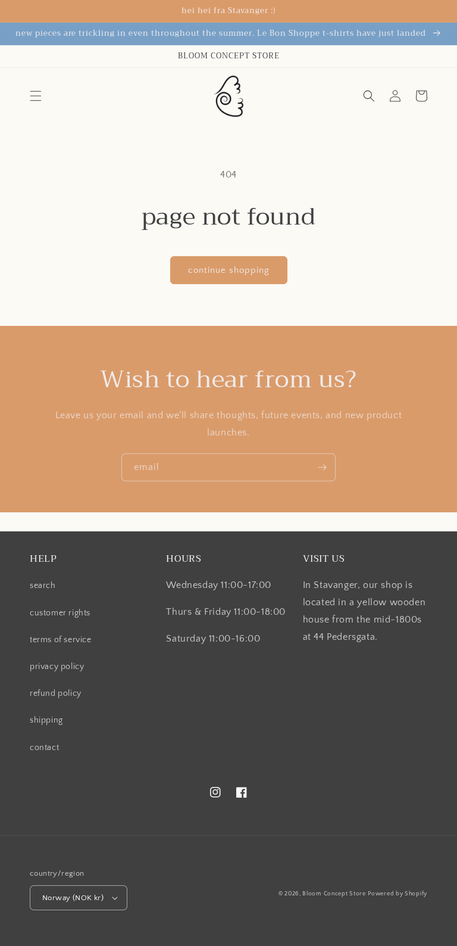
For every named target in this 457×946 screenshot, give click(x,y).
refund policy (56, 693)
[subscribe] (322, 467)
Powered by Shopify (397, 894)
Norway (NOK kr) (73, 898)
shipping (46, 720)
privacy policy (57, 666)
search (43, 585)
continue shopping (229, 270)
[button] (36, 96)
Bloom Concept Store (333, 894)
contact (44, 747)
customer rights (60, 613)
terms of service (61, 640)
